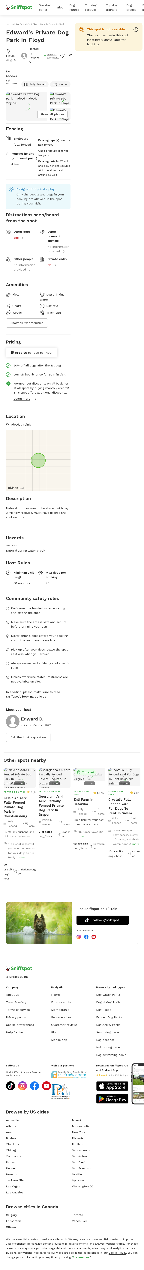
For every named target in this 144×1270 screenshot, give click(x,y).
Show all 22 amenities (26, 323)
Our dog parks (44, 7)
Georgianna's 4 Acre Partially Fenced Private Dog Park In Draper (51, 805)
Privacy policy (16, 1017)
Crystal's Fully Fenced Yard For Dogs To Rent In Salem (120, 806)
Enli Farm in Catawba (83, 801)
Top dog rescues (91, 7)
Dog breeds (131, 7)
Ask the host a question (28, 737)
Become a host (62, 1017)
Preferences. (81, 1257)
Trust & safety (16, 1002)
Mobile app (59, 1040)
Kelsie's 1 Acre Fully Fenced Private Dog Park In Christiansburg (15, 807)
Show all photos (52, 114)
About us (12, 994)
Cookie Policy (117, 1252)
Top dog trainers (111, 7)
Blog (60, 7)
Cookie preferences (20, 1025)
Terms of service (18, 1010)
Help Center (14, 1032)
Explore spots (61, 1002)
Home (55, 994)
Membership (60, 1010)
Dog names (74, 7)
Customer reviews (64, 1025)
